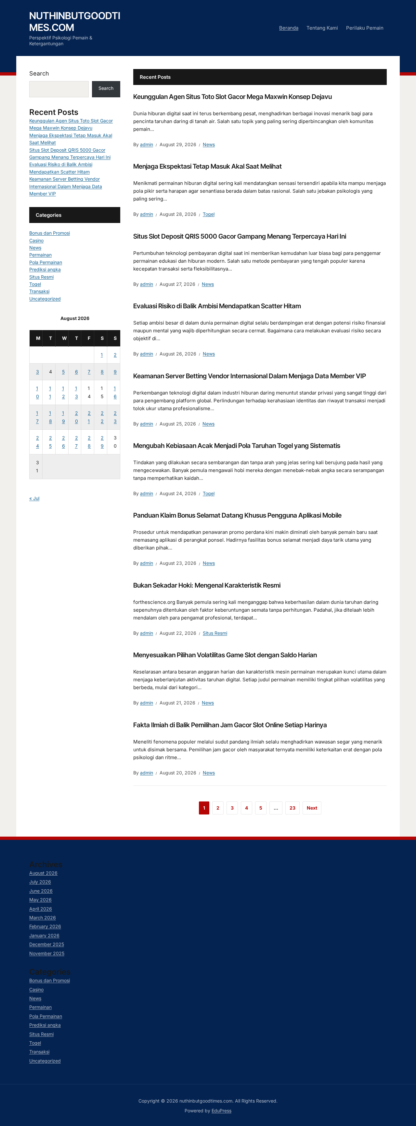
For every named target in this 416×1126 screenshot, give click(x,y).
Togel (208, 214)
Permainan (40, 254)
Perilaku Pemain (365, 28)
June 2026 (41, 891)
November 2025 (46, 953)
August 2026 (43, 873)
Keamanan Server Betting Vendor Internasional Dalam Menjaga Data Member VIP (249, 376)
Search (39, 73)
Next (312, 808)
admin (146, 144)
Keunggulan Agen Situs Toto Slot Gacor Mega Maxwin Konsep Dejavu (232, 97)
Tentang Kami (322, 28)
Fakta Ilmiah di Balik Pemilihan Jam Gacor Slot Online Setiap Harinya (230, 725)
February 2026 (45, 926)
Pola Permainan (45, 262)
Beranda (288, 28)
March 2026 (42, 917)
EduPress (221, 1110)
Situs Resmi (215, 633)
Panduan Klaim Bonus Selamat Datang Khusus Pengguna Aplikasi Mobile (237, 515)
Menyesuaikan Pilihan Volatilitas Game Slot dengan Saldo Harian (225, 655)
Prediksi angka (45, 269)
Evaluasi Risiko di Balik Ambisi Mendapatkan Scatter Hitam (217, 306)
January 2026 (44, 935)
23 (292, 808)
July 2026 (40, 881)
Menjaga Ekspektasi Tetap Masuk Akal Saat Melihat (207, 166)
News (209, 144)
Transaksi (39, 291)
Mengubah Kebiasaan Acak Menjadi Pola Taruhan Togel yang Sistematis (236, 446)
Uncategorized (45, 298)
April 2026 (40, 908)
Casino (36, 240)
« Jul (34, 498)
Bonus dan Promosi (49, 233)
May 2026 (40, 899)
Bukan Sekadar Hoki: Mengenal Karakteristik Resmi (206, 585)
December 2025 (46, 944)
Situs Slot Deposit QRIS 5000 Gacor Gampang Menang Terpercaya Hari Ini (239, 236)
